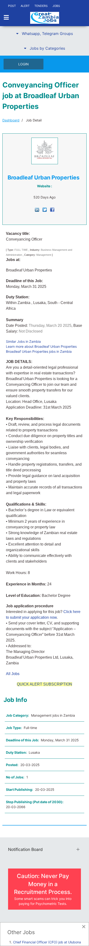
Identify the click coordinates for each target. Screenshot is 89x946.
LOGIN (23, 64)
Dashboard (10, 120)
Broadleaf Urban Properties (44, 177)
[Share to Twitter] (44, 209)
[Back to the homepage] (44, 18)
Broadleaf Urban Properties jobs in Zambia (39, 351)
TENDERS (41, 6)
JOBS (56, 6)
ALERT (25, 6)
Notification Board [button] (25, 849)
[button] (44, 33)
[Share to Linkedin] (37, 209)
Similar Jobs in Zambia (23, 341)
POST (12, 6)
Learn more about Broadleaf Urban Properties (41, 346)
